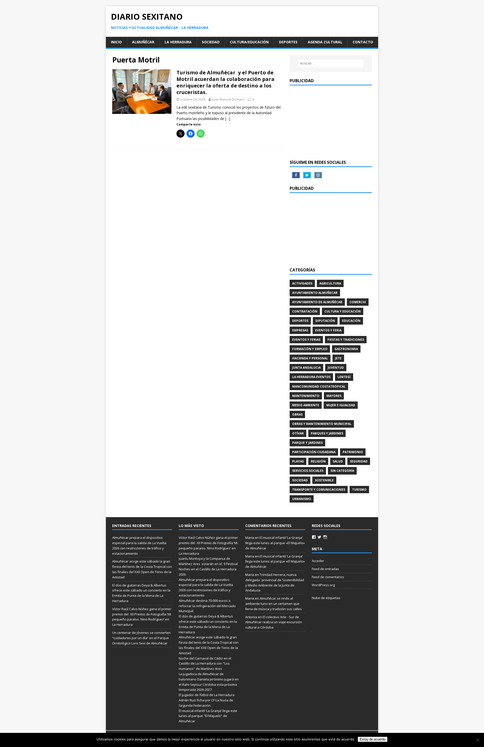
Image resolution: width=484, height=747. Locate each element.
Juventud (336, 367)
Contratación (304, 311)
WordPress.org (323, 585)
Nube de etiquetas (326, 598)
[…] (227, 118)
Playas (298, 461)
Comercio (357, 302)
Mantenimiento (305, 396)
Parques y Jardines (327, 433)
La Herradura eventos (311, 377)
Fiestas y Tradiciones (345, 339)
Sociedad (211, 42)
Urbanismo (301, 499)
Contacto (363, 42)
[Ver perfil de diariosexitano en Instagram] (325, 537)
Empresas (300, 330)
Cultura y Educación (342, 311)
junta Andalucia (306, 367)
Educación (351, 321)
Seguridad (359, 461)
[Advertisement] (331, 121)
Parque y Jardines (307, 443)
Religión (318, 461)
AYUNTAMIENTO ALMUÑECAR (315, 293)
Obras (297, 414)
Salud (338, 461)
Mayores (333, 396)
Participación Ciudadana (314, 452)
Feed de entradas (325, 569)
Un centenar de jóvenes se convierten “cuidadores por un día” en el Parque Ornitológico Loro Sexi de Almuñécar (141, 637)
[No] (477, 739)
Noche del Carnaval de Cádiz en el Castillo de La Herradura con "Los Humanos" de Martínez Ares (205, 663)
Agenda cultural (325, 42)
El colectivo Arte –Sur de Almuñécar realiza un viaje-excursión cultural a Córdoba (273, 622)
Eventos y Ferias (306, 339)
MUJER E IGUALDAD (340, 405)
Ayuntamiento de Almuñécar (317, 302)
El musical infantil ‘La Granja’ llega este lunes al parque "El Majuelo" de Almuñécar (208, 716)
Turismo (359, 489)
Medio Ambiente (305, 405)
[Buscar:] (331, 63)
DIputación (325, 321)
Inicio (116, 42)
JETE (338, 358)
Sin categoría (342, 471)
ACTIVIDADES (302, 283)
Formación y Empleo (309, 349)
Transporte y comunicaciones (318, 489)
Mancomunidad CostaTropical (319, 386)
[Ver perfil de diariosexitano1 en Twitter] (319, 537)
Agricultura (330, 283)
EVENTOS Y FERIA (328, 330)
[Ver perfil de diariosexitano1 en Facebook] (314, 537)
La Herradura (178, 42)
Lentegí (344, 377)
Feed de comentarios (328, 577)
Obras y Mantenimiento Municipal (321, 424)
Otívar (298, 433)
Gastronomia (346, 349)
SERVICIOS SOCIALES (307, 471)
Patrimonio (353, 452)
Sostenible (324, 480)
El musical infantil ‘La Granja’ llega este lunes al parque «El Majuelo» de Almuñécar (275, 542)
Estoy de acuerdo (372, 739)
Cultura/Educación (249, 42)
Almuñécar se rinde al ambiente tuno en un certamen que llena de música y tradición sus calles (273, 603)
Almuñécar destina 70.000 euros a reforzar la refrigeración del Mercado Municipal (207, 605)
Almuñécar (143, 42)
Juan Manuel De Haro (228, 99)
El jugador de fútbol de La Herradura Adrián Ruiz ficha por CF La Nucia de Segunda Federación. (206, 700)
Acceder (318, 560)
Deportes (288, 42)
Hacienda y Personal (310, 358)
